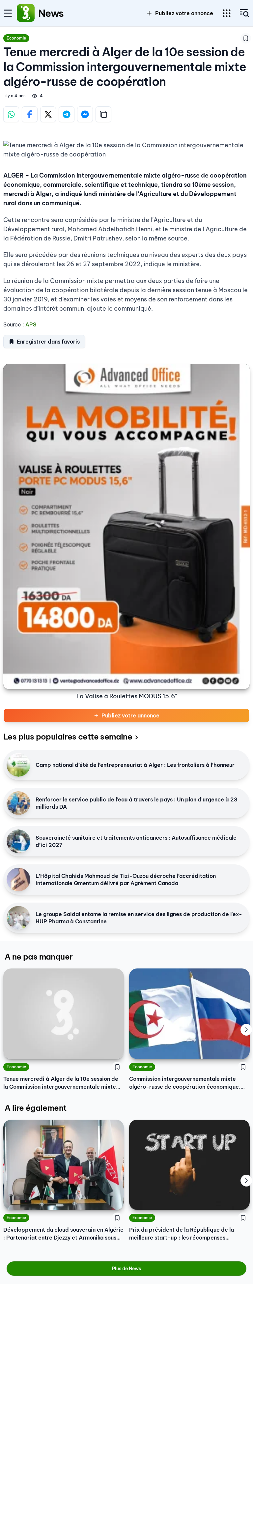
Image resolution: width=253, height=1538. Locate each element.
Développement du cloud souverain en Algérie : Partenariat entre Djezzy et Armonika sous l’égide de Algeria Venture (63, 1234)
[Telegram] (66, 114)
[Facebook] (30, 114)
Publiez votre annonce (130, 715)
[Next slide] (246, 1030)
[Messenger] (85, 114)
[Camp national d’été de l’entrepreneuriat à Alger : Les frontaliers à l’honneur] (18, 765)
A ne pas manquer (38, 957)
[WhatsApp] (11, 114)
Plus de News (126, 1269)
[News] (25, 13)
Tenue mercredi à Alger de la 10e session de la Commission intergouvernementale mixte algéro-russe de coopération (60, 1083)
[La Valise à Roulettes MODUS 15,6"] (126, 526)
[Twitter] (48, 114)
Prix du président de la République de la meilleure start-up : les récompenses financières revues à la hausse (181, 1234)
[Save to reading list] (245, 38)
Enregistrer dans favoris (48, 341)
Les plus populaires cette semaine (67, 736)
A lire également (35, 1108)
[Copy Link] (103, 114)
